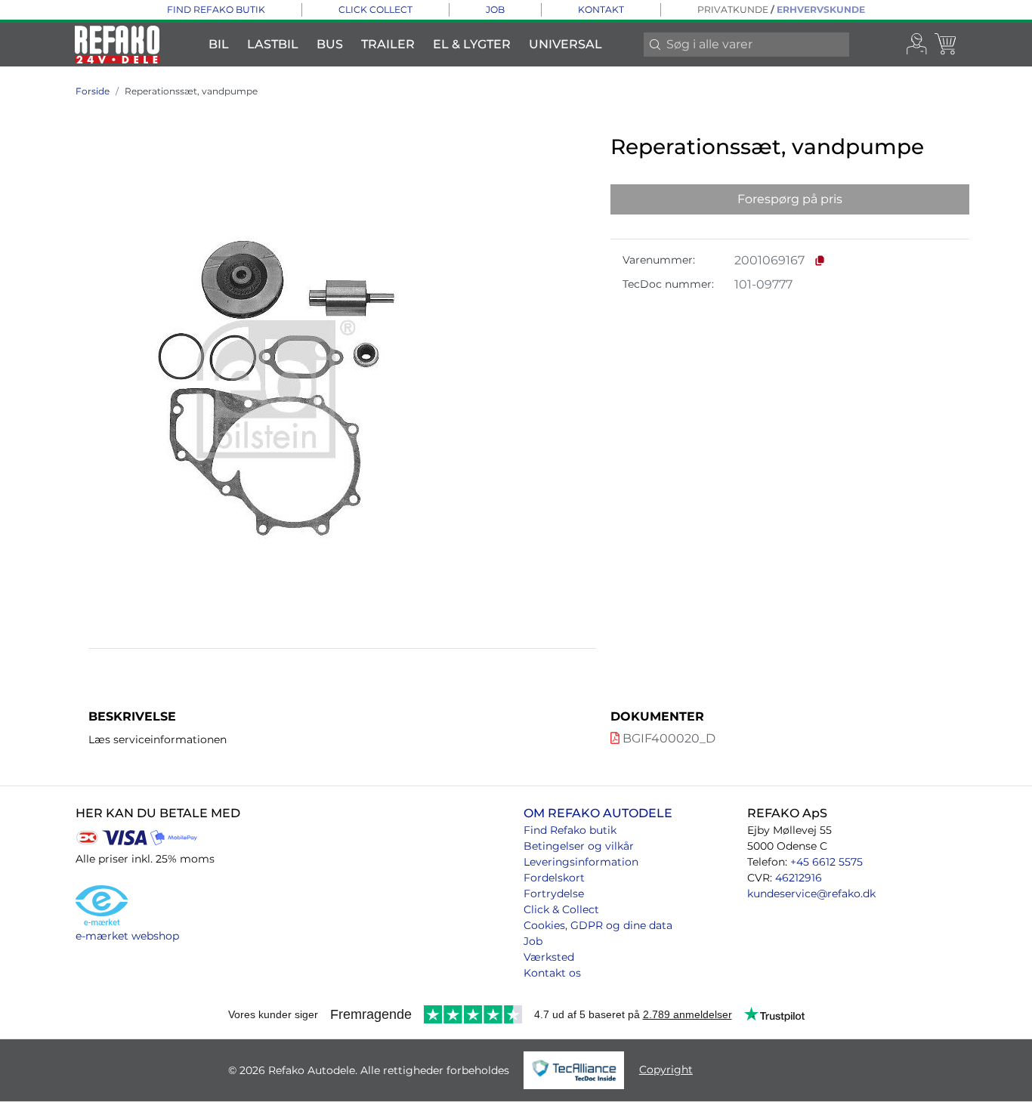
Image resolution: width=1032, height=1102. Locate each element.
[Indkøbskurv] (947, 44)
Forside (93, 91)
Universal (565, 44)
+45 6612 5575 (826, 862)
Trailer (388, 44)
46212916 (798, 877)
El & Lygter (472, 44)
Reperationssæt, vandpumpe (191, 91)
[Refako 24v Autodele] (117, 44)
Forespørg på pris (789, 199)
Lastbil (272, 44)
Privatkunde (732, 9)
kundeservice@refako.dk (811, 893)
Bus (330, 44)
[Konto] (917, 44)
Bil (219, 44)
